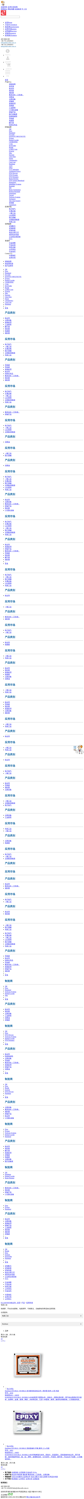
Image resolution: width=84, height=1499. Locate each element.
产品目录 (12, 245)
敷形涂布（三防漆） (16, 95)
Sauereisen (12, 193)
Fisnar (11, 158)
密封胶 (11, 90)
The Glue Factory (14, 201)
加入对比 (10, 1389)
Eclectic (11, 151)
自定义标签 (43, 1477)
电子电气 (12, 209)
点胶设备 (12, 99)
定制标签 (12, 228)
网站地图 (11, 9)
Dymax (11, 138)
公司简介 (8, 1299)
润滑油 (11, 97)
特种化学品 (13, 125)
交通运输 (12, 211)
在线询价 (4, 7)
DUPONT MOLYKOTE (17, 136)
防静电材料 (13, 116)
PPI (10, 188)
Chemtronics (13, 160)
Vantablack (12, 205)
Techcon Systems (14, 197)
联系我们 (15, 1479)
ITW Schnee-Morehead (16, 180)
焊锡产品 (12, 112)
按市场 (11, 86)
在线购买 (18, 9)
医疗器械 (12, 217)
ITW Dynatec (13, 175)
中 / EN (24, 9)
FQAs (35, 1472)
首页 (6, 80)
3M (10, 129)
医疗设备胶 (13, 114)
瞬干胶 (11, 123)
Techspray (12, 199)
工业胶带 (12, 108)
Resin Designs (13, 179)
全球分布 (12, 257)
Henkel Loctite (14, 140)
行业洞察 (12, 243)
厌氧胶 (11, 101)
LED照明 (12, 215)
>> (4, 1340)
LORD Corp (13, 149)
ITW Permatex (14, 177)
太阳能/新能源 (14, 219)
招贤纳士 (4, 9)
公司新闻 (22, 1472)
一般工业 (12, 213)
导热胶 (11, 118)
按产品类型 (9, 266)
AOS (10, 166)
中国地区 (12, 255)
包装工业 (12, 222)
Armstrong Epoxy (15, 171)
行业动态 (12, 251)
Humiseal (12, 133)
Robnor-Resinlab (14, 191)
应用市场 (29, 1303)
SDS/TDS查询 (17, 1477)
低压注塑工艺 (14, 232)
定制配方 (12, 226)
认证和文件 (26, 1477)
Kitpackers (12, 182)
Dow (10, 131)
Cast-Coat (12, 162)
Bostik (11, 147)
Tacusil (11, 195)
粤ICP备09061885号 (33, 1497)
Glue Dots (12, 157)
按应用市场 (9, 263)
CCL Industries (14, 169)
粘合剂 (11, 88)
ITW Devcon (13, 173)
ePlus (10, 168)
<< (2, 1340)
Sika (10, 153)
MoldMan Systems (15, 184)
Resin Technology (15, 190)
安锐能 (11, 203)
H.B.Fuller (12, 145)
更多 (6, 308)
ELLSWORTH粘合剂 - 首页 (10, 1303)
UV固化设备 (13, 110)
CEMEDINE (13, 142)
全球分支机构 (13, 7)
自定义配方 (35, 1477)
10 (1, 1339)
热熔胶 (11, 120)
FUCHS (11, 134)
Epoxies (11, 155)
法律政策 (36, 1479)
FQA (10, 239)
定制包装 (12, 230)
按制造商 (12, 84)
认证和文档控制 (14, 237)
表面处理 (12, 103)
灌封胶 (11, 93)
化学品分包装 (53, 1477)
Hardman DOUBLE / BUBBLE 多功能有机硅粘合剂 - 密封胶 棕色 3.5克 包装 (32, 1391)
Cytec (11, 144)
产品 (23, 1303)
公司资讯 (12, 249)
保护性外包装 (14, 234)
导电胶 (11, 105)
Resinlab (12, 186)
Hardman (12, 164)
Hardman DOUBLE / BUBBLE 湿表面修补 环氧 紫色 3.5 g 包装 (27, 1448)
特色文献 (12, 247)
